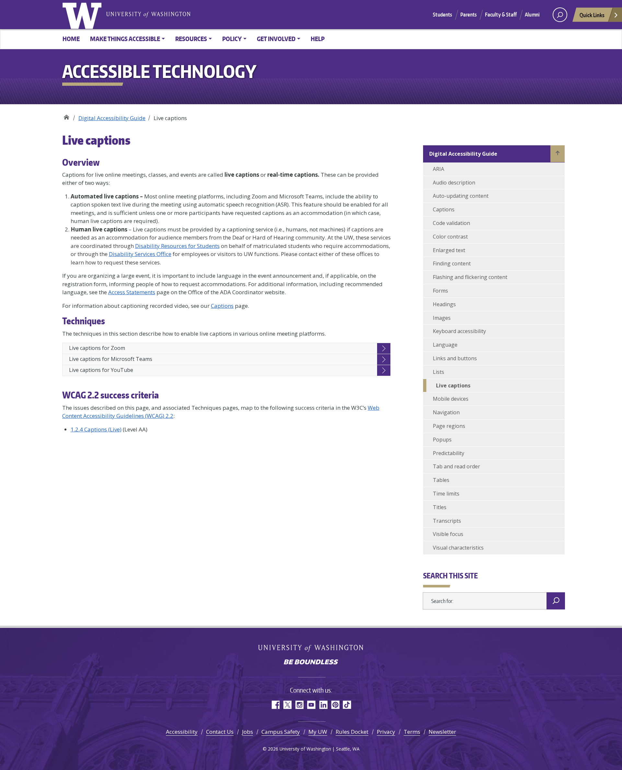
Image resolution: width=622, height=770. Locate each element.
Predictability (448, 453)
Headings (444, 304)
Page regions (449, 426)
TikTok (347, 704)
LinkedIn (323, 704)
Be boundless (311, 662)
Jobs (247, 731)
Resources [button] (191, 39)
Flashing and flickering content (470, 277)
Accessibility (182, 731)
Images (442, 317)
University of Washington (83, 14)
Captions (222, 305)
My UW (317, 731)
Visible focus (448, 534)
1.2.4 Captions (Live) (96, 429)
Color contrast (450, 236)
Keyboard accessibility (459, 331)
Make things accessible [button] (125, 39)
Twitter (287, 704)
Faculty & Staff (501, 14)
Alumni (532, 14)
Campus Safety (280, 731)
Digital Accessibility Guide (111, 118)
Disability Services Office (140, 254)
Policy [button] (232, 39)
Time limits (446, 493)
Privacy (386, 731)
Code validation (451, 223)
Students (442, 14)
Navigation (446, 412)
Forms (440, 290)
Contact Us (220, 731)
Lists (438, 371)
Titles (439, 507)
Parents (468, 14)
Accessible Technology (66, 116)
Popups (442, 439)
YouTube (311, 704)
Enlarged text (449, 250)
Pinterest (335, 704)
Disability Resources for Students (177, 246)
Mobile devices (450, 398)
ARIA (438, 169)
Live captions (453, 385)
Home (71, 39)
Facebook (275, 704)
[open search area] (560, 14)
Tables (441, 480)
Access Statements (131, 292)
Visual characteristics (458, 547)
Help (318, 39)
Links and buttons (455, 358)
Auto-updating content (461, 195)
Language (445, 344)
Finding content (452, 263)
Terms (412, 731)
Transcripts (447, 520)
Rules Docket (352, 731)
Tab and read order (456, 466)
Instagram (299, 704)
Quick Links (592, 14)
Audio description (454, 182)
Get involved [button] (276, 39)
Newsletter (442, 731)
